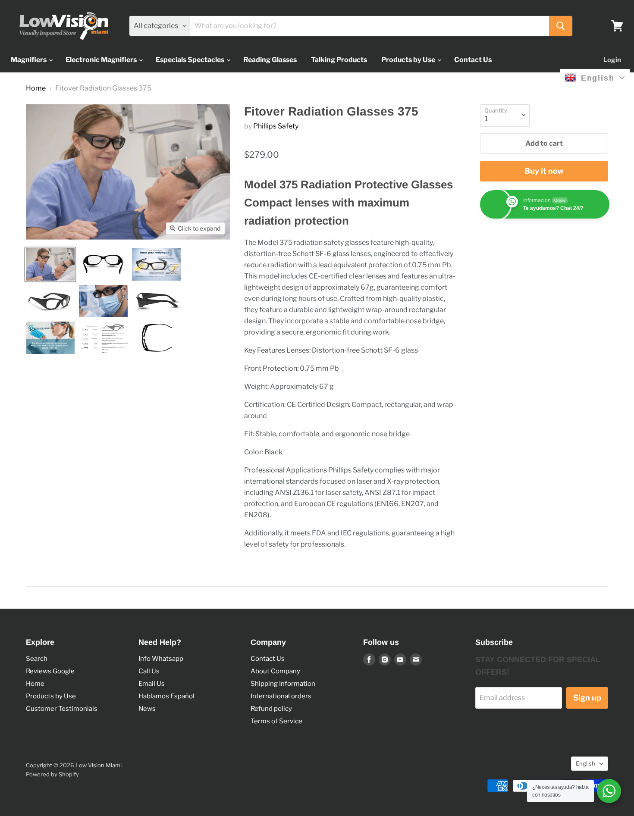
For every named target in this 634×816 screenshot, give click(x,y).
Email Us (151, 684)
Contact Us (473, 60)
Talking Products (339, 60)
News (147, 709)
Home (36, 88)
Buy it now (544, 170)
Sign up (587, 697)
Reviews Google (50, 671)
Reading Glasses (270, 60)
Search (36, 659)
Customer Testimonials (61, 709)
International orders (281, 696)
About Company (275, 671)
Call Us (149, 671)
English (585, 763)
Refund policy (271, 709)
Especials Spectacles (191, 60)
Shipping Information (283, 684)
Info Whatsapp (160, 659)
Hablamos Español (166, 696)
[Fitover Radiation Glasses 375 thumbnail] (50, 264)
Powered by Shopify (52, 774)
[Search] (560, 26)
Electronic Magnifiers (102, 60)
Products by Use (408, 60)
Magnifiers (29, 60)
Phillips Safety (275, 126)
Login (612, 60)
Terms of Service (276, 721)
